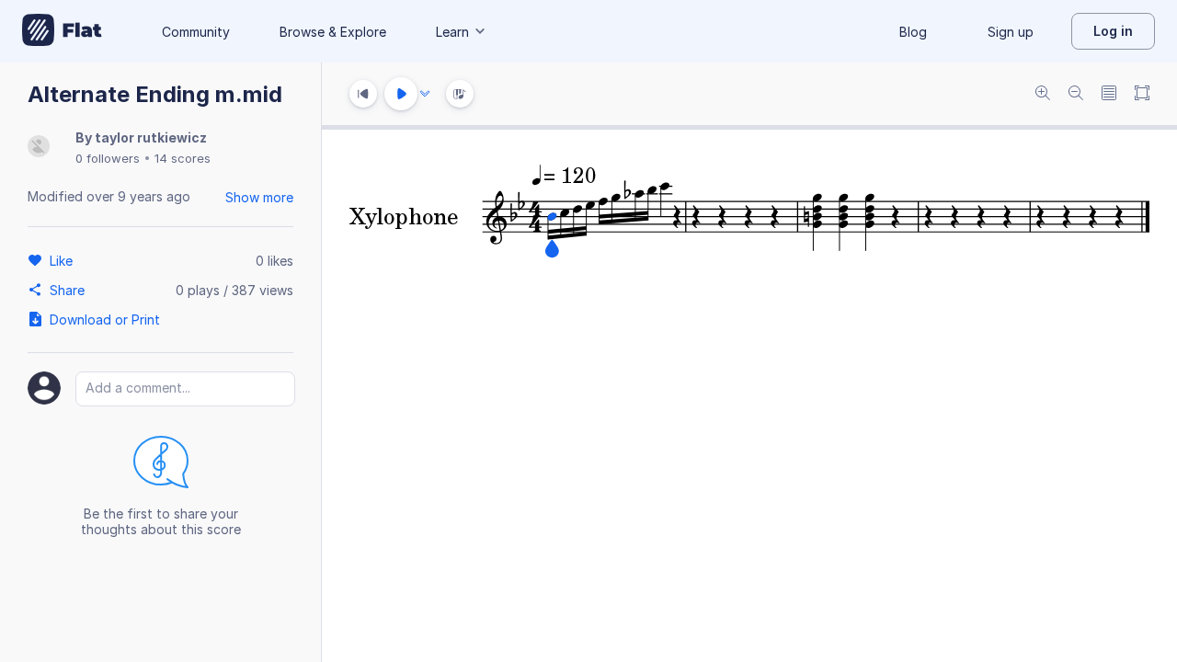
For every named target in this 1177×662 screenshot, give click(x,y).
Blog (913, 32)
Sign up (1011, 32)
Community (196, 32)
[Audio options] (424, 93)
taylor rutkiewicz (151, 137)
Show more (259, 197)
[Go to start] (363, 94)
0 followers (107, 158)
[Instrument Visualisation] (460, 94)
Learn (452, 32)
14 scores (182, 158)
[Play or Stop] (400, 93)
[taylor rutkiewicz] (39, 147)
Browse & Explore (333, 32)
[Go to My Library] (62, 31)
